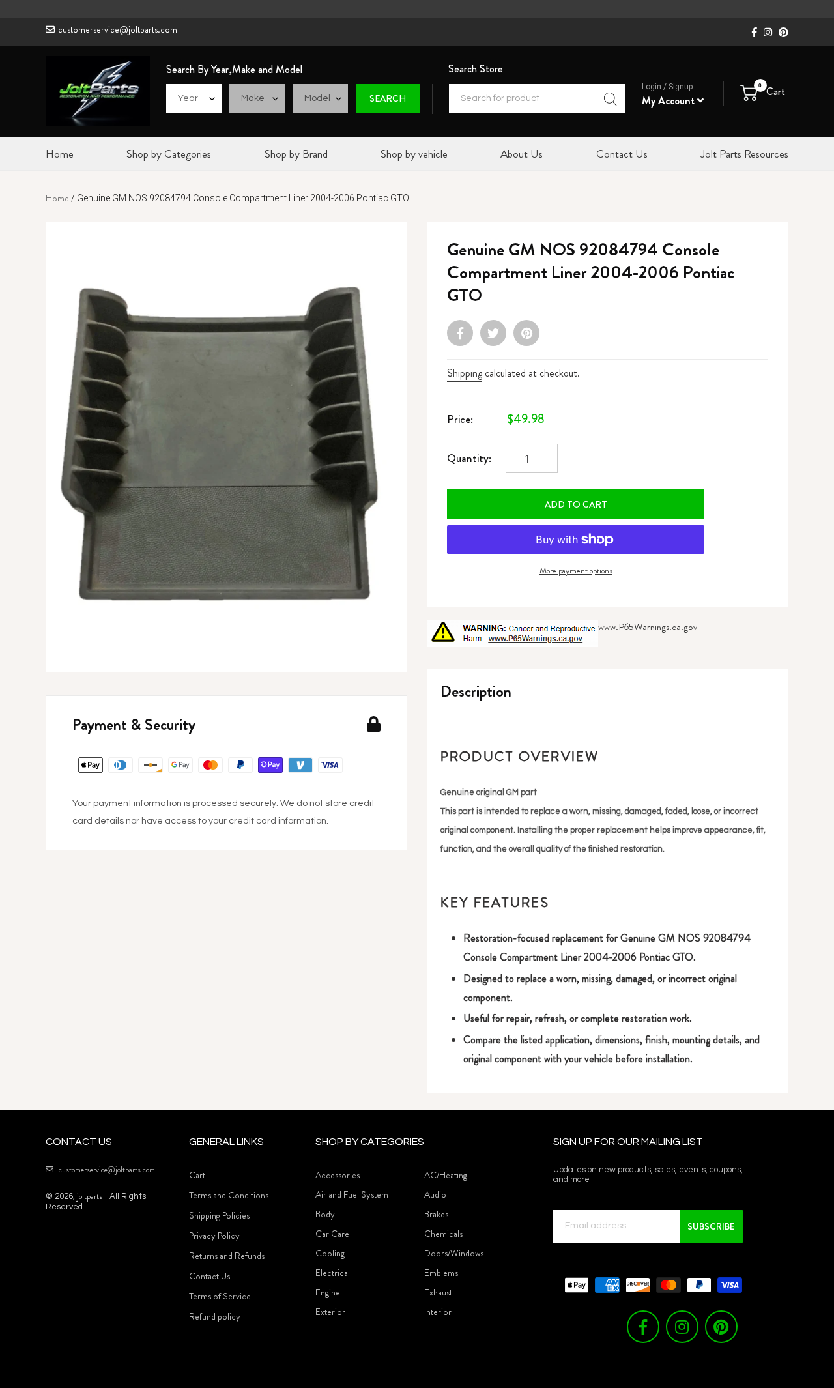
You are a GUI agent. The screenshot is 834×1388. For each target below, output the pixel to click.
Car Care (332, 1233)
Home (57, 198)
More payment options (575, 570)
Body (325, 1214)
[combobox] (537, 98)
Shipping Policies (219, 1215)
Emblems (441, 1272)
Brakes (436, 1214)
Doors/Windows (453, 1253)
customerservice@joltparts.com (117, 29)
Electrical (332, 1272)
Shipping (464, 373)
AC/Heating (445, 1174)
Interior (438, 1311)
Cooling (330, 1253)
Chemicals (443, 1233)
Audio (435, 1194)
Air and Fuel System (351, 1194)
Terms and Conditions (228, 1195)
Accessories (337, 1174)
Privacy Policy (214, 1235)
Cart (197, 1174)
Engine (327, 1292)
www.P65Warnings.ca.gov (647, 627)
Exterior (330, 1311)
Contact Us (209, 1275)
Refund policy (214, 1316)
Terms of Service (220, 1296)
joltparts (89, 1196)
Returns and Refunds (227, 1255)
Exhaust (438, 1292)
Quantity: (469, 458)
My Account (669, 100)
